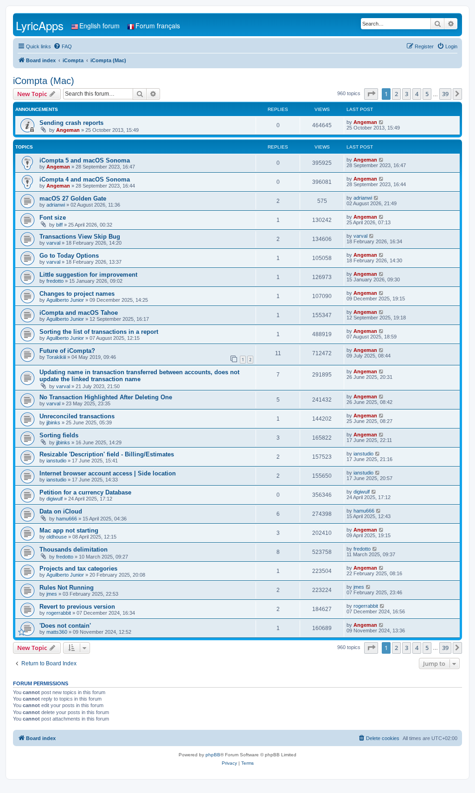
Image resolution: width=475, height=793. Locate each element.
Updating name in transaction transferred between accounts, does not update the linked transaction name (139, 376)
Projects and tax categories (78, 568)
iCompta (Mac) (43, 81)
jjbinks (53, 422)
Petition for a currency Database (85, 492)
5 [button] (427, 94)
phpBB (212, 754)
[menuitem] (62, 46)
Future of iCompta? (67, 350)
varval (53, 243)
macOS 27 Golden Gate (72, 198)
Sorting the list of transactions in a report (98, 331)
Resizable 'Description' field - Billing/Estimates (106, 454)
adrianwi (55, 205)
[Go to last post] (382, 122)
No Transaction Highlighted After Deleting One (105, 397)
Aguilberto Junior (65, 300)
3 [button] (406, 94)
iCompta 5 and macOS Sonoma (84, 160)
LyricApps (40, 25)
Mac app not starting (68, 530)
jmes (51, 594)
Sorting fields (58, 435)
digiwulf (54, 498)
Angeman (68, 130)
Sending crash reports (71, 122)
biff (59, 225)
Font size (52, 217)
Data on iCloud (60, 511)
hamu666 (66, 518)
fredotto (55, 281)
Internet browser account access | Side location (107, 473)
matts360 (56, 632)
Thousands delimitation (73, 549)
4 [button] (416, 94)
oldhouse (56, 537)
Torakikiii (56, 357)
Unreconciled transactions (77, 416)
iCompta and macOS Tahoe (78, 312)
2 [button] (396, 94)
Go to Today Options (69, 255)
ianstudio (56, 460)
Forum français (157, 25)
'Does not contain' (65, 625)
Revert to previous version (77, 606)
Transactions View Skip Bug (79, 236)
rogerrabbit (58, 613)
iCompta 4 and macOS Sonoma (84, 179)
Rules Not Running (66, 587)
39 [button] (445, 94)
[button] (371, 93)
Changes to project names (77, 293)
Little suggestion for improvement (88, 274)
